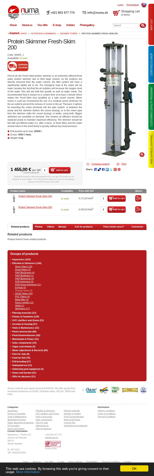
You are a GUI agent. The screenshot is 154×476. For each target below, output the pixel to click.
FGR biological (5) (24, 281)
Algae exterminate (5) (23, 346)
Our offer (49, 461)
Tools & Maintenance (17, 417)
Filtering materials (72, 411)
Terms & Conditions (107, 414)
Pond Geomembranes (74, 417)
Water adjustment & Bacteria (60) (30, 350)
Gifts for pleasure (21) (23, 376)
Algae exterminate (72, 420)
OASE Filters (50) (24, 293)
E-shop (61, 461)
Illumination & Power (17, 420)
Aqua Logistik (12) (24, 302)
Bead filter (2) (22, 299)
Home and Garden (16, 429)
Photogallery (92, 461)
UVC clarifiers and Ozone (47, 414)
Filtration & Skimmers (43, 33)
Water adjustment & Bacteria (20, 423)
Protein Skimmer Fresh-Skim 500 (35, 207)
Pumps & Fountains (16, 414)
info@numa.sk (97, 12)
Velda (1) (19, 305)
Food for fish (69, 423)
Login (120, 5)
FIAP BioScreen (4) (25, 272)
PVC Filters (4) (22, 296)
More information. (28, 471)
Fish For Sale (42, 423)
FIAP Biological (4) (24, 278)
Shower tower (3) (23, 290)
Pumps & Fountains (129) (25, 316)
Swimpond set (42, 426)
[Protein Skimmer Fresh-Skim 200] (116, 99)
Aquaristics (13, 411)
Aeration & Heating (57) (24, 324)
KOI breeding (14, 426)
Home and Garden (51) (24, 373)
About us (37, 461)
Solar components (44, 420)
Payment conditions (107, 417)
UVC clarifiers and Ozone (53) (28, 320)
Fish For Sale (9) (20, 354)
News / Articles (75, 461)
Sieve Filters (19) (23, 266)
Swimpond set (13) (22, 365)
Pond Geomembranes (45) (26, 335)
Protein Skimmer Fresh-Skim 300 (35, 196)
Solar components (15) (24, 343)
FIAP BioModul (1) (24, 275)
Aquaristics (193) (21, 259)
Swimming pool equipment (75, 426)
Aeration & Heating (72, 414)
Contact (127, 461)
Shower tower (68, 33)
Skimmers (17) (22, 308)
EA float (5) (20, 287)
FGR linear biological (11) (28, 284)
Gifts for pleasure (43, 429)
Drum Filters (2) (23, 269)
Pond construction (44, 417)
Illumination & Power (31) (25, 339)
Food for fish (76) (21, 358)
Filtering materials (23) (24, 313)
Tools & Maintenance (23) (25, 328)
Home (25, 461)
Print (124, 164)
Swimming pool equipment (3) (28, 369)
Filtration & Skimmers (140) (27, 263)
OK (134, 468)
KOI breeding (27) (21, 361)
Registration (133, 5)
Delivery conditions (106, 411)
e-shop (23, 33)
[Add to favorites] (138, 201)
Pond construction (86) (24, 331)
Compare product (100, 164)
